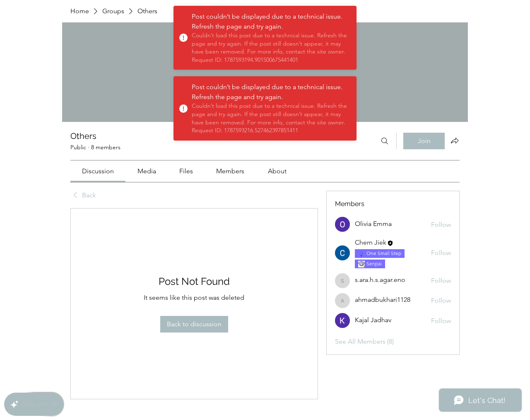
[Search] (385, 141)
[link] (98, 171)
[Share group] (455, 141)
